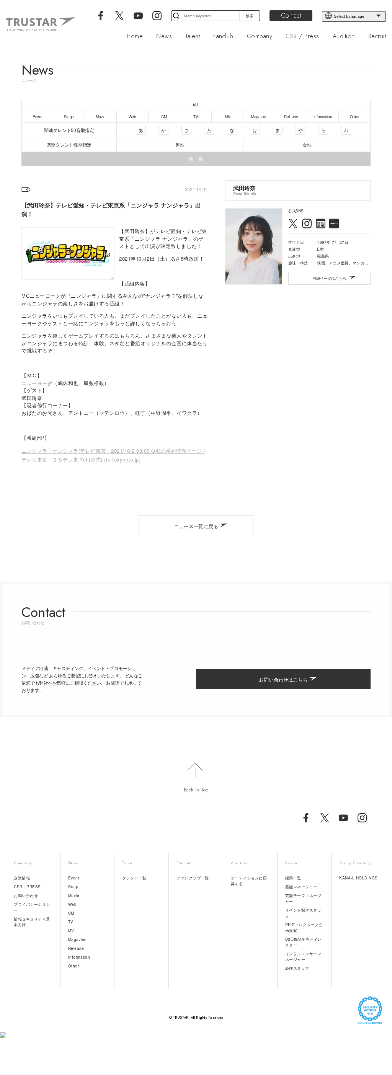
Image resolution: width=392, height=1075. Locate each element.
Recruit (377, 36)
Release (76, 948)
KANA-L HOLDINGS (358, 878)
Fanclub (223, 36)
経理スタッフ (297, 968)
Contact (291, 15)
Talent (192, 36)
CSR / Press (302, 36)
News (164, 36)
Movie (74, 895)
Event (74, 878)
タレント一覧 (134, 878)
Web (72, 904)
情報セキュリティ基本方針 (32, 921)
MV (71, 930)
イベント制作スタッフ (303, 912)
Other (73, 966)
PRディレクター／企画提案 (304, 927)
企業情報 (22, 878)
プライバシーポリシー (32, 907)
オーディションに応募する (249, 880)
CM (71, 913)
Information (79, 957)
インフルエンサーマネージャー (303, 956)
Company (260, 36)
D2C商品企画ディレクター (303, 942)
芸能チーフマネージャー (303, 898)
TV (71, 922)
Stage (74, 886)
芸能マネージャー (301, 886)
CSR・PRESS (27, 886)
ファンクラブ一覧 (192, 878)
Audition (344, 36)
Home (135, 36)
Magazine (77, 939)
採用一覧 (293, 878)
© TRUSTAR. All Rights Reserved (196, 1018)
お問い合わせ (26, 895)
